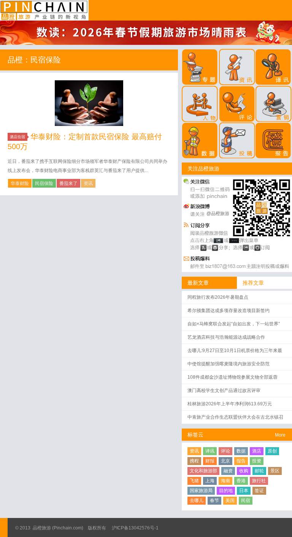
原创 (272, 451)
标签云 (195, 435)
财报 (209, 461)
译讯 (209, 451)
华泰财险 (20, 183)
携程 (194, 461)
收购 (243, 470)
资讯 (88, 183)
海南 (225, 480)
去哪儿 (196, 500)
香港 (241, 480)
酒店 (256, 451)
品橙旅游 (44, 10)
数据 (241, 451)
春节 (214, 500)
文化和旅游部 (203, 470)
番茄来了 (68, 183)
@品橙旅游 (217, 213)
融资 (228, 470)
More (280, 435)
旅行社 (259, 480)
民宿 (245, 500)
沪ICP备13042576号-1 (135, 528)
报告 (241, 461)
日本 (243, 490)
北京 (225, 461)
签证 (259, 490)
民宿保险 (44, 183)
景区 (274, 470)
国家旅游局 (201, 490)
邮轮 (259, 470)
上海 (209, 480)
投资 (256, 461)
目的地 (226, 490)
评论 (225, 451)
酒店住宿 (17, 137)
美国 (230, 500)
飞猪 (194, 480)
